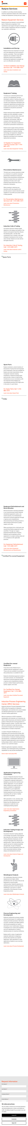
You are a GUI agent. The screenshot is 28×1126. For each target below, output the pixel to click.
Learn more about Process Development (14, 946)
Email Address (5, 1099)
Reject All (14, 1123)
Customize (14, 1119)
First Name (4, 1084)
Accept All (14, 1115)
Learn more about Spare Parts (11, 393)
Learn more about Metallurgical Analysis (14, 894)
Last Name (4, 1089)
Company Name (5, 1094)
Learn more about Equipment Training (13, 148)
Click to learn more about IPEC (9, 753)
